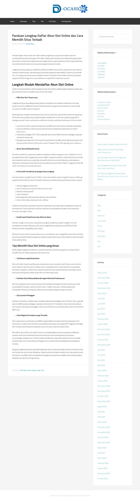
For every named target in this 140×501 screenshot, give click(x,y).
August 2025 (102, 293)
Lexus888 (101, 71)
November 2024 (103, 334)
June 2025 (101, 303)
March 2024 (102, 370)
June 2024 (101, 355)
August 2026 (102, 273)
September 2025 (103, 288)
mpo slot (100, 111)
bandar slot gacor (103, 119)
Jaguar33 (100, 77)
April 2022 (101, 453)
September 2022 (103, 442)
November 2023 (103, 391)
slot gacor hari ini (103, 105)
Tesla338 (100, 66)
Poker (99, 226)
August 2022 (102, 448)
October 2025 (102, 283)
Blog (99, 205)
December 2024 (103, 329)
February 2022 (103, 463)
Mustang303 (102, 63)
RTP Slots (24, 370)
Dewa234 (101, 69)
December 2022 (103, 427)
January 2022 (102, 468)
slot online (101, 113)
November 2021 (103, 473)
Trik (42, 370)
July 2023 (101, 412)
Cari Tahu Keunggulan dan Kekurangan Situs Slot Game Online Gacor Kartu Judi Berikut (112, 176)
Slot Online (32, 370)
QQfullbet (101, 74)
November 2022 (103, 432)
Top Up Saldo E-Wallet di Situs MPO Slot (112, 144)
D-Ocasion (70, 8)
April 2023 (101, 417)
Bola (99, 210)
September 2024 (103, 345)
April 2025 (101, 314)
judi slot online (102, 108)
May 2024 (101, 360)
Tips (38, 370)
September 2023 (103, 401)
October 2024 (102, 339)
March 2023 (102, 422)
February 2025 (103, 319)
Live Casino (101, 221)
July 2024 (101, 350)
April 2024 (101, 365)
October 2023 (102, 396)
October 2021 (102, 478)
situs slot (15, 75)
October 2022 (102, 437)
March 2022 (102, 458)
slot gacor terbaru (104, 102)
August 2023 (102, 406)
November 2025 (103, 278)
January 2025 (102, 324)
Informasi (100, 216)
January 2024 (102, 381)
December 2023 (103, 386)
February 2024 (103, 376)
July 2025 (101, 298)
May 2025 (101, 309)
